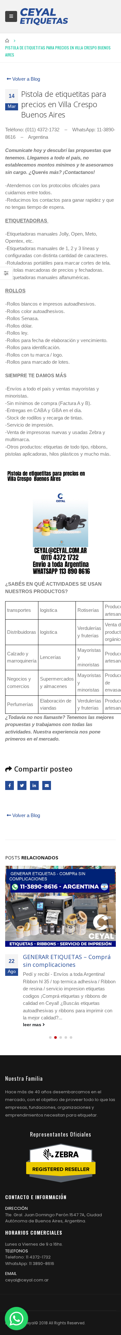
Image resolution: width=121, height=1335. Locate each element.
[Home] (44, 16)
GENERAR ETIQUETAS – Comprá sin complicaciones (67, 960)
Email (46, 785)
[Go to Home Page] (7, 40)
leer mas (33, 1024)
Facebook (9, 785)
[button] (50, 1037)
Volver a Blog (25, 79)
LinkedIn (34, 785)
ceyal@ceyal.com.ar (27, 1280)
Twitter (21, 785)
